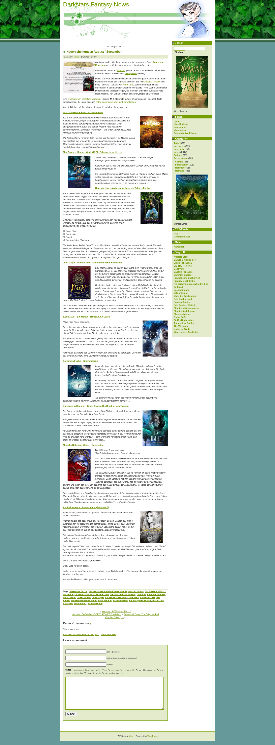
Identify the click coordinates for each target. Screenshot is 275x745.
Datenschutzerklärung (185, 133)
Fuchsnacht (69, 597)
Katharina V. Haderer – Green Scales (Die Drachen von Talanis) (96, 406)
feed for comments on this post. (81, 634)
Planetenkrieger (182, 314)
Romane (179, 171)
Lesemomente (181, 290)
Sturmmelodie (95, 603)
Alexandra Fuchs (78, 591)
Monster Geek (120, 600)
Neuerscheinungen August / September (94, 51)
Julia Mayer (98, 597)
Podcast (178, 155)
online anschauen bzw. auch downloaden (116, 102)
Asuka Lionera (136, 591)
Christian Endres (182, 275)
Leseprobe (179, 149)
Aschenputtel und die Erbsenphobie (108, 591)
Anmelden (179, 247)
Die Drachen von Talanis (122, 594)
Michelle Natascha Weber (84, 600)
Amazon (121, 70)
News (177, 152)
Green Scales (84, 597)
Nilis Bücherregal (183, 299)
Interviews (179, 146)
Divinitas (141, 594)
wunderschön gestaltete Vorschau (84, 99)
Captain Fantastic (183, 272)
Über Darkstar (181, 124)
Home (177, 121)
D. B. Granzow (101, 594)
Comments (182, 236)
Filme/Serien (181, 164)
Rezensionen (181, 158)
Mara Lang (128, 84)
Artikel (177, 143)
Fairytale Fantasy (156, 594)
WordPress (152, 736)
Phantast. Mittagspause (186, 308)
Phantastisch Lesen (184, 311)
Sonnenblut (80, 603)
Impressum (180, 127)
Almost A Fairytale (151, 81)
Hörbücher (180, 167)
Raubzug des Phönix (140, 600)
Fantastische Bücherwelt (187, 278)
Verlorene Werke (182, 329)
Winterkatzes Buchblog (186, 332)
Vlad (131, 736)
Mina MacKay (105, 600)
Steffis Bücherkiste (184, 320)
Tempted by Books (184, 323)
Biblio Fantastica (183, 263)
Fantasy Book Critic (184, 281)
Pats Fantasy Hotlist (184, 305)
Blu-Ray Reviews (183, 266)
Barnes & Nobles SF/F (185, 260)
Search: (179, 42)
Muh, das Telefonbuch (185, 296)
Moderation (180, 130)
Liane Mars (133, 597)
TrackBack (108, 634)
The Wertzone (181, 326)
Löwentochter (147, 597)
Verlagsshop (131, 73)
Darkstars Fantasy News (96, 4)
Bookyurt (179, 269)
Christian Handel (83, 594)
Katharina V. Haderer (115, 597)
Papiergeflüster (182, 302)
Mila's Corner (181, 293)
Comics (179, 161)
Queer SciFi (180, 317)
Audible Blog (181, 257)
